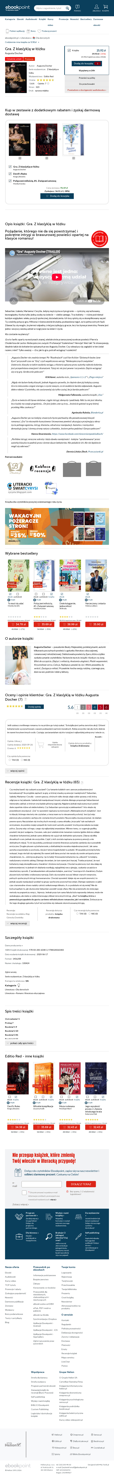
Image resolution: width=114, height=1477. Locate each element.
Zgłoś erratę (10, 972)
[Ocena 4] (47, 80)
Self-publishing (38, 1397)
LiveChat (65, 1361)
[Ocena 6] (53, 80)
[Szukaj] (67, 8)
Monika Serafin (14, 606)
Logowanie (66, 1272)
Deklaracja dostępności (72, 1332)
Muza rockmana (67, 1106)
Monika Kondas (19, 184)
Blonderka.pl (97, 412)
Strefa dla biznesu (39, 1377)
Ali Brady (63, 608)
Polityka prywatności (71, 1328)
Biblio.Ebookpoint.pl (82, 1454)
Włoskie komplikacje (43, 1106)
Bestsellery (86, 19)
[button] (107, 577)
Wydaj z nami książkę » (62, 1214)
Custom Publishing (40, 1409)
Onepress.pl (78, 1435)
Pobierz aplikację (17, 31)
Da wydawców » (92, 1214)
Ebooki (20, 19)
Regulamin (66, 1324)
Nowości (74, 19)
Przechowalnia (68, 1285)
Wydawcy (9, 1310)
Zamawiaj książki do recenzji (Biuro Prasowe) (42, 1391)
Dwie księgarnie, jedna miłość (68, 604)
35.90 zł (98, 624)
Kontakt (65, 1320)
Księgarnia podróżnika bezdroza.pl (69, 1407)
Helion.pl (58, 1435)
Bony (33, 31)
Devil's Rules (20, 173)
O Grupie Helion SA (68, 1377)
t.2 (84, 377)
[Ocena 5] (50, 80)
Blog (7, 1322)
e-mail (14, 1184)
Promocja (29, 59)
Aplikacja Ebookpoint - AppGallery (43, 1335)
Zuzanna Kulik (38, 1109)
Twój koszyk (67, 1281)
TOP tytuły (10, 1285)
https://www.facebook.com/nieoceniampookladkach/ (77, 433)
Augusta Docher (44, 65)
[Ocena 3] (44, 80)
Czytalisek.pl (99, 1448)
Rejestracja (66, 1276)
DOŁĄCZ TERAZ (81, 1184)
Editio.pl (58, 1441)
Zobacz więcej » (20, 1204)
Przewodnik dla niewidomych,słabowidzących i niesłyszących (41, 1296)
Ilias (100, 394)
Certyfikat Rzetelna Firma (71, 1381)
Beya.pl (76, 1448)
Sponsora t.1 (76, 377)
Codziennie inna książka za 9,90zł (21, 42)
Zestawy (9, 1305)
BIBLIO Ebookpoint (40, 1405)
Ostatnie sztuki (14, 59)
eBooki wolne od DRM (43, 1304)
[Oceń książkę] (45, 80)
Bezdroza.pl (99, 1441)
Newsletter (66, 1301)
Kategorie (10, 19)
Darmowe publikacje (14, 1301)
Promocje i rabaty (13, 1289)
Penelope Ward (65, 1109)
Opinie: (42, 83)
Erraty (64, 1349)
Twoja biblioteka (69, 1289)
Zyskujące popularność (15, 1293)
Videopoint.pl (60, 1448)
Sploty (57, 1454)
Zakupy (36, 1283)
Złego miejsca (95, 377)
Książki (42, 19)
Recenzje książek (69, 1353)
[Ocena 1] (38, 80)
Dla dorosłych (22, 989)
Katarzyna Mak (91, 1114)
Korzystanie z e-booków (44, 1287)
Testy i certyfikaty (13, 1318)
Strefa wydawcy (38, 1381)
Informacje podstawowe (44, 1275)
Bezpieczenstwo (41, 1279)
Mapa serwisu (67, 1357)
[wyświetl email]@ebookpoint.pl (74, 1467)
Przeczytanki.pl (95, 451)
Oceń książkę (67, 1297)
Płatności (65, 1345)
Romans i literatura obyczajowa (30, 993)
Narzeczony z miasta (95, 603)
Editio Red (48, 76)
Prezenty (65, 1293)
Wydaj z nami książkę (40, 1401)
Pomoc (64, 1365)
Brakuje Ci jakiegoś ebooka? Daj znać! (62, 1236)
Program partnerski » (32, 1214)
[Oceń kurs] (15, 706)
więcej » (53, 1199)
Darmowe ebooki (98, 22)
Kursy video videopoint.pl (71, 1420)
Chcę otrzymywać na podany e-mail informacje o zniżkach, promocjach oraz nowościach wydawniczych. (44, 1196)
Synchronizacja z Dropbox (45, 1319)
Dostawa (65, 1341)
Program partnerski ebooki (43, 1386)
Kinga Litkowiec (19, 176)
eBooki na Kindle (41, 1315)
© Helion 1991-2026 (13, 1470)
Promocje (63, 19)
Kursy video (50, 22)
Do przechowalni (87, 84)
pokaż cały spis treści (21, 1043)
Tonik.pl (106, 1465)
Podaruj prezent (49, 31)
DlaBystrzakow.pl (80, 1441)
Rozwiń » (98, 737)
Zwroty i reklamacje (70, 1337)
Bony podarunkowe (14, 1314)
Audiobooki (31, 19)
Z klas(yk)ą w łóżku (31, 976)
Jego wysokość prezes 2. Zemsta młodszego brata (93, 1109)
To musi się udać (16, 603)
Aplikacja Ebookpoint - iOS (45, 1330)
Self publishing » (92, 1233)
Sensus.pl (98, 1435)
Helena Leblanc (91, 606)
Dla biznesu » (32, 1232)
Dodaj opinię (34, 706)
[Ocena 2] (41, 80)
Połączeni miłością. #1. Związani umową (34, 180)
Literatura (9, 989)
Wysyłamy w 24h (87, 70)
